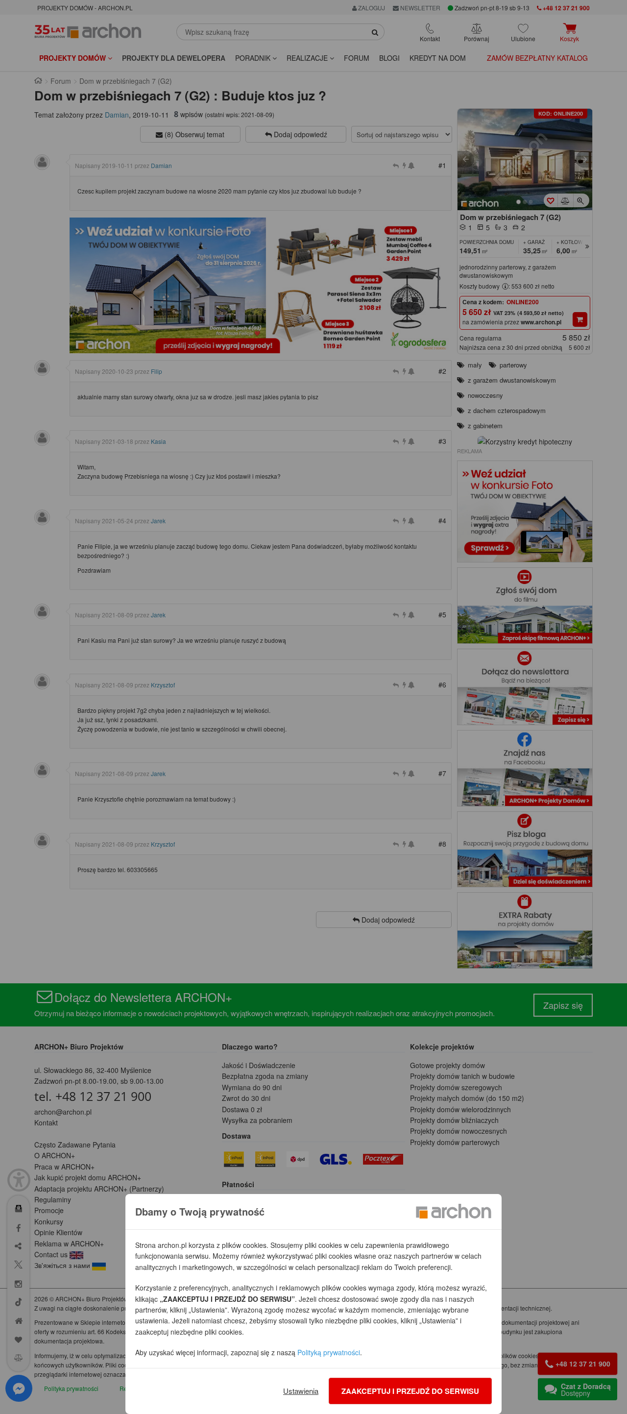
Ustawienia (300, 1391)
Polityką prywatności (328, 1352)
